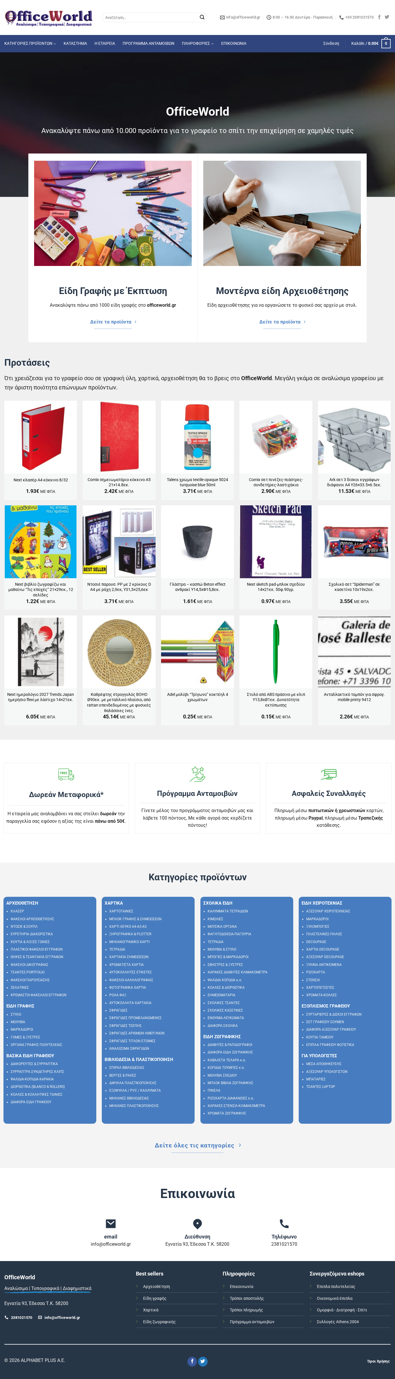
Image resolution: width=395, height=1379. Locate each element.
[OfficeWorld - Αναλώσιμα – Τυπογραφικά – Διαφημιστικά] (48, 17)
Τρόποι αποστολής (247, 1298)
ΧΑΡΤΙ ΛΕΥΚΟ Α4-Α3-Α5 (128, 927)
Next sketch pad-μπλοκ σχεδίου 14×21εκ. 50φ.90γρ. (276, 587)
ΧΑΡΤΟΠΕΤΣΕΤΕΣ (320, 988)
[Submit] (202, 18)
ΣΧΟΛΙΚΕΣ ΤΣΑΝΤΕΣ (224, 1003)
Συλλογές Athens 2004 (338, 1321)
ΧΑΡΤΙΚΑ (114, 903)
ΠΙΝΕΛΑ (214, 1090)
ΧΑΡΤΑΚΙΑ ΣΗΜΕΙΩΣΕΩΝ (129, 957)
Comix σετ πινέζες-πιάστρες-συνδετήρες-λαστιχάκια (276, 482)
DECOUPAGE (316, 942)
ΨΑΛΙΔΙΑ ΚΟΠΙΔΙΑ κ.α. (225, 980)
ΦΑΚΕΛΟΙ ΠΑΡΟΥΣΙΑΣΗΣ (30, 980)
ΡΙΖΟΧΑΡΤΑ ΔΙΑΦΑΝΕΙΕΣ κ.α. (231, 1098)
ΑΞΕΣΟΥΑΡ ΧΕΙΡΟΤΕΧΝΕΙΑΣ (328, 911)
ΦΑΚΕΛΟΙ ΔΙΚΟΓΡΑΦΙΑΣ (29, 965)
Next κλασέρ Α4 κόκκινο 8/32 (41, 480)
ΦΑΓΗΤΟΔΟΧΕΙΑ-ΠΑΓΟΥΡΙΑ (229, 934)
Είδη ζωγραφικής (159, 1321)
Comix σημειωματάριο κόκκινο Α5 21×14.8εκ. (119, 482)
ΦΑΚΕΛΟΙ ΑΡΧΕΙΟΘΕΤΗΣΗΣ (32, 919)
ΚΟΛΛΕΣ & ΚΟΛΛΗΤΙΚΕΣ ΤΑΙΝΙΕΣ (36, 1095)
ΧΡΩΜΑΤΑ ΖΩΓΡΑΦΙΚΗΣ (227, 1113)
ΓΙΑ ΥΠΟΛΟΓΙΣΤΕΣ (319, 1055)
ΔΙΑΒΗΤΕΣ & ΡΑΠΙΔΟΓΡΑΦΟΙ (230, 1045)
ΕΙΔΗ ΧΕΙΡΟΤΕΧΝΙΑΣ (322, 903)
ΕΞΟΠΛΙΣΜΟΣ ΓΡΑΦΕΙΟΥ (326, 1006)
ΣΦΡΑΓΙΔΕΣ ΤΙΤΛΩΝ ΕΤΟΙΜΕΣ (132, 1041)
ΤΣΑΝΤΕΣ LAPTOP (320, 1087)
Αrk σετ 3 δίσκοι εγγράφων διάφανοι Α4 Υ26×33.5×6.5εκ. (354, 482)
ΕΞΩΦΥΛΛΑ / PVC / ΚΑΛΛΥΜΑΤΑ (135, 1090)
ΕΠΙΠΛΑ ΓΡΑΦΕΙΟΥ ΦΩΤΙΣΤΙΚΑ (330, 1045)
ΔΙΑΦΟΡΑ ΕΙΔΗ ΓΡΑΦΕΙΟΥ (31, 1102)
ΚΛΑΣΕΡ (17, 911)
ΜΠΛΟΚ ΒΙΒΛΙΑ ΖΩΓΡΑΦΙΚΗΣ (230, 1083)
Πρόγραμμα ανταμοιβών (252, 1321)
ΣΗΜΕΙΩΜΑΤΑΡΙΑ (221, 995)
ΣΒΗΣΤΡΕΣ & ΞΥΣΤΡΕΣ (225, 965)
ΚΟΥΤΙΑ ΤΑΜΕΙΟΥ (319, 1037)
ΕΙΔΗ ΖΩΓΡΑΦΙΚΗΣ (222, 1036)
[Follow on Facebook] (379, 17)
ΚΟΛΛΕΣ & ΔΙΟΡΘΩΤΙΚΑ (226, 988)
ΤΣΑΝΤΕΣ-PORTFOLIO (28, 972)
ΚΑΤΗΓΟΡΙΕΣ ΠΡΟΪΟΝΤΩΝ (28, 43)
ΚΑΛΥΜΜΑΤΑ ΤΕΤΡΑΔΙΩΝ (228, 911)
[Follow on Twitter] (387, 17)
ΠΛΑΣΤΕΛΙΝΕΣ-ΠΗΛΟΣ (324, 934)
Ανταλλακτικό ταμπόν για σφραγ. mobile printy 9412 (354, 697)
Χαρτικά (150, 1310)
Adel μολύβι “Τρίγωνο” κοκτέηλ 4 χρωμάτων (197, 697)
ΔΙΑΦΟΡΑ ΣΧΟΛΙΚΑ (223, 1026)
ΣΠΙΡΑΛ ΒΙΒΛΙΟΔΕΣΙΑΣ (126, 1068)
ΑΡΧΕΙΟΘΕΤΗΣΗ (22, 903)
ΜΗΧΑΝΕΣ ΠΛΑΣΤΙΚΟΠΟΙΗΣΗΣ (134, 1106)
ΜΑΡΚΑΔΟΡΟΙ (22, 1029)
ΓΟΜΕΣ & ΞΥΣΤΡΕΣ (25, 1037)
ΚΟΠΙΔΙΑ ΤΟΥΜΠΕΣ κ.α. (226, 1068)
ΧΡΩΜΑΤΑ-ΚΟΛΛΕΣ (321, 995)
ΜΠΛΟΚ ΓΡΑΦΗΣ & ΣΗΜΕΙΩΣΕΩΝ (135, 919)
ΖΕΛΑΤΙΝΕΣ (20, 988)
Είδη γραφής (155, 1298)
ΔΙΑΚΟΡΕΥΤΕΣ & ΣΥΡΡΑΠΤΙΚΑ (34, 1064)
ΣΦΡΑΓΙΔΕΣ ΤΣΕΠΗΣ (125, 1026)
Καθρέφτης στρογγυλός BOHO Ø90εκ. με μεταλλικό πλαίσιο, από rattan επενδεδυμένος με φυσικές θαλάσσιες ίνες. (119, 702)
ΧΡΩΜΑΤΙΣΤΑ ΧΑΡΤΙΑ (126, 965)
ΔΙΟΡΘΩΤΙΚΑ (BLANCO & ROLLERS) (38, 1087)
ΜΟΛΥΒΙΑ (18, 1022)
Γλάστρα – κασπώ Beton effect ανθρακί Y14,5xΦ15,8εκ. (198, 587)
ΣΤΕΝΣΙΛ (313, 980)
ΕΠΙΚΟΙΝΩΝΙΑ (233, 43)
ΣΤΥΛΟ (16, 1014)
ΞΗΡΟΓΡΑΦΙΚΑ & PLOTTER (130, 934)
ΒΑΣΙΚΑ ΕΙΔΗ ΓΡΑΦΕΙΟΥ (30, 1055)
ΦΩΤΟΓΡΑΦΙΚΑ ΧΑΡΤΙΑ (127, 988)
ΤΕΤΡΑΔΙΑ (117, 949)
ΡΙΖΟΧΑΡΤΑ (315, 972)
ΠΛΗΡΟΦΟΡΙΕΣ (196, 43)
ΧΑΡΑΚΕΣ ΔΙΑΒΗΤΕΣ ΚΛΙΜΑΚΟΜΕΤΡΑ (237, 972)
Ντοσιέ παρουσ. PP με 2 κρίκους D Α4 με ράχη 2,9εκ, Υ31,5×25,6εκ (119, 587)
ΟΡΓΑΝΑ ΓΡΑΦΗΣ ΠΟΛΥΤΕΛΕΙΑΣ (36, 1045)
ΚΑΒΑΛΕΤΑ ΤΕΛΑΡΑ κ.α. (227, 1060)
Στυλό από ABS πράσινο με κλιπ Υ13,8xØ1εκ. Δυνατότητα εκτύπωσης (276, 700)
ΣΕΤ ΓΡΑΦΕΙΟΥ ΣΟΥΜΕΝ (325, 1022)
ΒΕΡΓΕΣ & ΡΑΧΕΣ (122, 1075)
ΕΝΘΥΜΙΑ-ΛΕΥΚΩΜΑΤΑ (226, 1018)
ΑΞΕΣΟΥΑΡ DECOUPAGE (325, 957)
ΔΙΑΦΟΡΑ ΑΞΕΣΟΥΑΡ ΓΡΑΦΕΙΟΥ (331, 1029)
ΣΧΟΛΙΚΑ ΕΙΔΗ (217, 903)
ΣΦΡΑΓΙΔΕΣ (118, 1010)
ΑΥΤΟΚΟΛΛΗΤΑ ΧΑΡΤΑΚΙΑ (130, 1003)
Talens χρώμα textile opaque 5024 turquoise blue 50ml (197, 482)
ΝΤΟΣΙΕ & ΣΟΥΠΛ (24, 927)
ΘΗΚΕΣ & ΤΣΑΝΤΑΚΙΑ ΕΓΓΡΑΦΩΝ (37, 957)
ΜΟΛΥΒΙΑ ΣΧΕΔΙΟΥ (222, 1075)
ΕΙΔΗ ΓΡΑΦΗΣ (20, 1006)
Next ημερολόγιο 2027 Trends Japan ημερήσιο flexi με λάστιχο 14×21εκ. (40, 697)
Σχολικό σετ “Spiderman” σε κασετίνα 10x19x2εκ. (354, 587)
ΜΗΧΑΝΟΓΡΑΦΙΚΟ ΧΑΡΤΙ (129, 942)
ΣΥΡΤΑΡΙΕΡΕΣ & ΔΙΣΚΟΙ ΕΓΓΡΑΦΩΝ (334, 1014)
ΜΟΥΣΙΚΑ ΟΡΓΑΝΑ (222, 927)
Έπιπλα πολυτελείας (336, 1286)
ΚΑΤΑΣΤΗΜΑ (75, 43)
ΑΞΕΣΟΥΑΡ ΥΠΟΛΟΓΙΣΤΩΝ (327, 1072)
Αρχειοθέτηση (156, 1286)
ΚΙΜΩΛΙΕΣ (215, 919)
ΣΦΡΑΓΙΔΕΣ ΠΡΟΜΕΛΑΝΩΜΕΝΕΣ (135, 1018)
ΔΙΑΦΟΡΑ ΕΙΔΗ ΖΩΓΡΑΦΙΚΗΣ (230, 1052)
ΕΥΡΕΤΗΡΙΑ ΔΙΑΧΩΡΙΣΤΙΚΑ (32, 934)
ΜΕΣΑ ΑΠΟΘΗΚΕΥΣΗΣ (324, 1064)
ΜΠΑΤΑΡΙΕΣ (316, 1079)
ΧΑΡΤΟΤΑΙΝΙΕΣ (121, 911)
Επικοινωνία (241, 1286)
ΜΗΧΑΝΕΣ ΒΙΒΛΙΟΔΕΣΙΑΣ (129, 1098)
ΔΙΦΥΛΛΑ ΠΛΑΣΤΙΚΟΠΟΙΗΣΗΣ (132, 1083)
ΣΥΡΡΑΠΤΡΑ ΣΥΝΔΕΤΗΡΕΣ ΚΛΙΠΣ (37, 1072)
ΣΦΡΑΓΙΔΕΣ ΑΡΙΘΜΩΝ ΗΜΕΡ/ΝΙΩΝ (137, 1033)
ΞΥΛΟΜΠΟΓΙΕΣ (317, 927)
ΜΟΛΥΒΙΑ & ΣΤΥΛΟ (222, 949)
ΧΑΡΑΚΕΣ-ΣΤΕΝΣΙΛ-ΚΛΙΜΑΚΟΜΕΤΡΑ (236, 1106)
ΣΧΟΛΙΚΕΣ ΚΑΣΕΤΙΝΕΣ (225, 1010)
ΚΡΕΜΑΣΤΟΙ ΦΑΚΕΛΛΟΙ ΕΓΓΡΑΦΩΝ (39, 995)
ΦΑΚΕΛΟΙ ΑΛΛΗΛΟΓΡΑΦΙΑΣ (131, 980)
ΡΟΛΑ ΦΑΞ (117, 995)
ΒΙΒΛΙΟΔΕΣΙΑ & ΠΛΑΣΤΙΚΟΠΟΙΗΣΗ (139, 1059)
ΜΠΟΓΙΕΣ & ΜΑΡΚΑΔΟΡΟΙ (228, 957)
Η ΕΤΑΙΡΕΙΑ (105, 43)
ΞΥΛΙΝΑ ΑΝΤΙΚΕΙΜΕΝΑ (324, 965)
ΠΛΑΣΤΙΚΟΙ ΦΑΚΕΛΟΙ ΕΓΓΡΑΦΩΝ (37, 949)
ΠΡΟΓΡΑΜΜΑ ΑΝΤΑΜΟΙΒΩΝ (148, 43)
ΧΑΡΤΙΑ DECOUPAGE (322, 949)
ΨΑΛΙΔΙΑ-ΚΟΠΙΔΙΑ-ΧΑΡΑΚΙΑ (32, 1079)
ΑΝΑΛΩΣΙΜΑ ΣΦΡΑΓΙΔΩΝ (129, 1049)
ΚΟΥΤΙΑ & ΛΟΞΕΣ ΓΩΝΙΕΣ (30, 942)
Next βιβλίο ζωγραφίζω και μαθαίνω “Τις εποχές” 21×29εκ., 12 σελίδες (40, 590)
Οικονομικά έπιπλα (334, 1298)
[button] (331, 43)
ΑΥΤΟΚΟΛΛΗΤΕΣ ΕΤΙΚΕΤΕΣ (130, 972)
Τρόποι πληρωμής (246, 1310)
